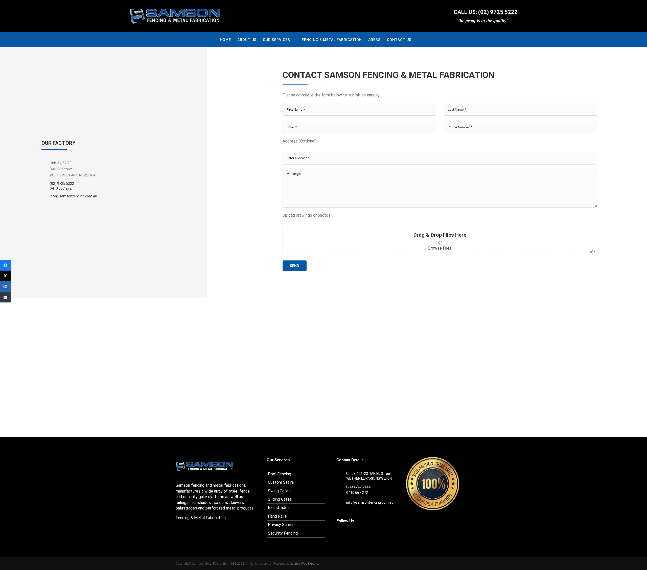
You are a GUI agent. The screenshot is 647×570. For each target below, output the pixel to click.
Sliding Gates (280, 499)
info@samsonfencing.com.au (73, 196)
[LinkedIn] (5, 286)
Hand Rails (277, 516)
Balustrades (279, 507)
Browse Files (440, 248)
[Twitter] (5, 276)
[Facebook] (338, 533)
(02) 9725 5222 (62, 183)
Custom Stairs (281, 482)
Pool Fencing (279, 474)
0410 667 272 (61, 188)
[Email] (5, 297)
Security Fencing (283, 533)
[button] (419, 39)
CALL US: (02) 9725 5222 (485, 12)
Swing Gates (279, 490)
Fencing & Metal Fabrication (201, 517)
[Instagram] (345, 533)
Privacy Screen (281, 524)
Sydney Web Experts (304, 563)
